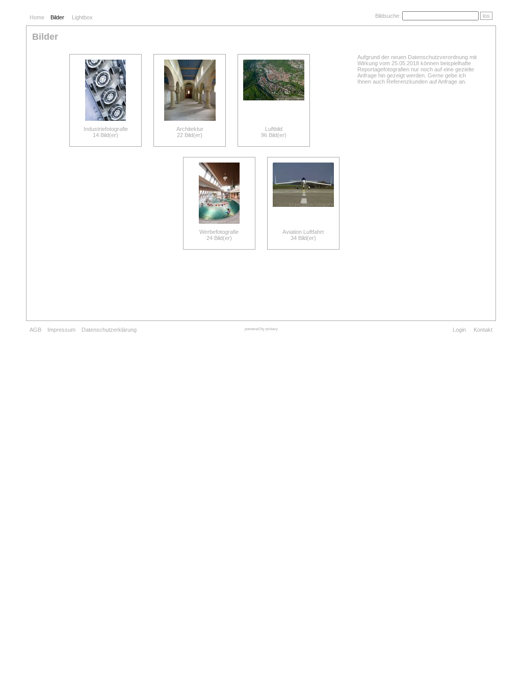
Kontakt (483, 330)
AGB (35, 330)
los (486, 16)
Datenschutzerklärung (109, 330)
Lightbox (82, 17)
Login (459, 330)
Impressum (61, 330)
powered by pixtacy (261, 329)
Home (37, 17)
